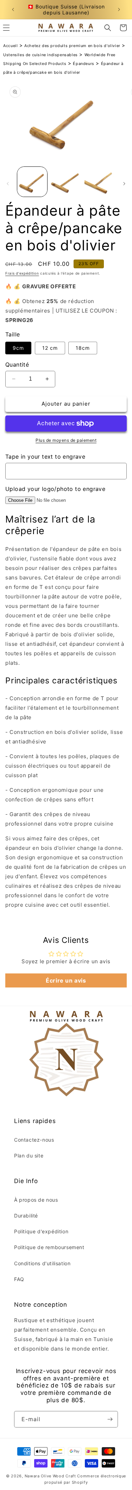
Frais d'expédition (22, 273)
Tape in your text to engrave (45, 456)
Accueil (10, 45)
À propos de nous (36, 1200)
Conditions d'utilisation (42, 1263)
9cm (18, 348)
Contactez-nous (34, 1140)
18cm (83, 348)
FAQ (19, 1279)
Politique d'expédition (41, 1231)
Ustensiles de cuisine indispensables (40, 54)
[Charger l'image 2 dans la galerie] (66, 182)
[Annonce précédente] (13, 9)
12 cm (50, 348)
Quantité (17, 364)
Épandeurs (83, 63)
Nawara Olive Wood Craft (50, 1475)
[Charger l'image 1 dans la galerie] (32, 182)
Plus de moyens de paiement (66, 440)
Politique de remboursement (49, 1247)
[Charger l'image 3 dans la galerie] (99, 182)
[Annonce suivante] (119, 9)
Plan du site (28, 1155)
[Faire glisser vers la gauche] (7, 183)
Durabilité (26, 1216)
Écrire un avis (66, 980)
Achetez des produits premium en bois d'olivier (72, 45)
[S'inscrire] (110, 1419)
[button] (107, 27)
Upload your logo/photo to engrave (55, 488)
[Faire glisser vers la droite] (124, 183)
